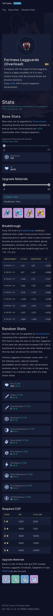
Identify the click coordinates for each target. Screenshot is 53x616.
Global (17, 3)
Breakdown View (12, 201)
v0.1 (4, 609)
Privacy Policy (33, 609)
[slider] (4, 145)
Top (4, 9)
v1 (12, 609)
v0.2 (8, 609)
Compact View (11, 197)
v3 (18, 609)
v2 (15, 609)
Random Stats (28, 9)
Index (7, 3)
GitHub (23, 609)
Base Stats (13, 9)
